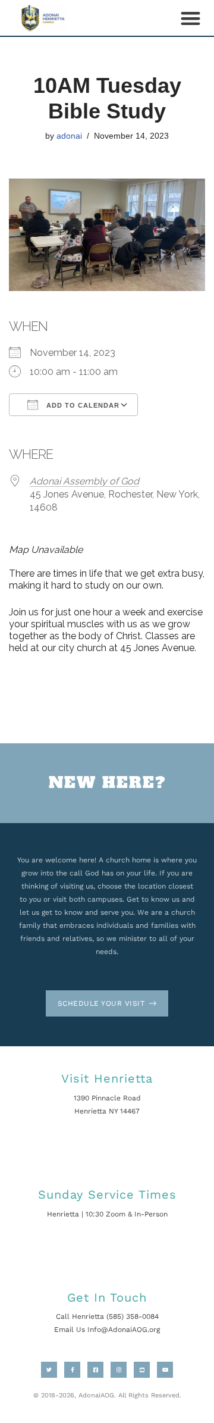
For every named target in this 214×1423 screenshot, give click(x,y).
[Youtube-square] (142, 1370)
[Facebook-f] (72, 1370)
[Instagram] (119, 1370)
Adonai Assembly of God (84, 481)
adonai (69, 136)
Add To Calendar (81, 405)
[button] (190, 18)
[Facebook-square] (95, 1370)
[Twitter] (49, 1370)
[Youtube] (165, 1370)
